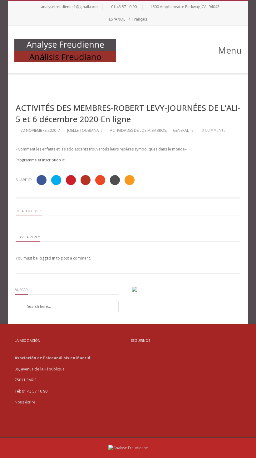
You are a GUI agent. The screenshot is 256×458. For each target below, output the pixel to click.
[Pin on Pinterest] (71, 180)
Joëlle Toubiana (83, 130)
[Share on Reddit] (115, 180)
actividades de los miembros (138, 130)
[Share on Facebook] (42, 180)
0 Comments (213, 130)
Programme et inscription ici (41, 160)
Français (139, 19)
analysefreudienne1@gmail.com (69, 6)
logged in (47, 258)
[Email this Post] (130, 180)
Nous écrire (25, 402)
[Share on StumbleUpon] (100, 180)
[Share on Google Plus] (86, 180)
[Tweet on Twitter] (56, 180)
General (181, 130)
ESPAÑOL (117, 19)
